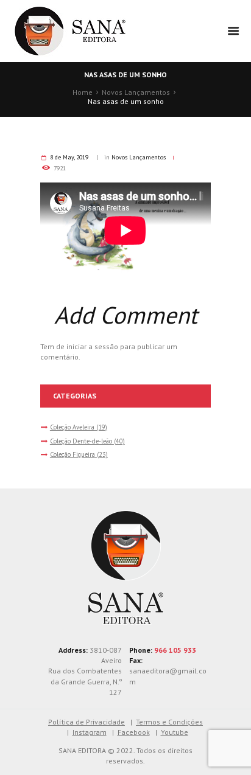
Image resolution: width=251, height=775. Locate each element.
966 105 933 (175, 650)
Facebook (134, 732)
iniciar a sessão (92, 346)
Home (82, 92)
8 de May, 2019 (69, 157)
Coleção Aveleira (72, 427)
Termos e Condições (169, 721)
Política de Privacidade (86, 721)
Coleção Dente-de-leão (81, 441)
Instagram (89, 732)
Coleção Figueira (72, 454)
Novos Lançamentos (136, 92)
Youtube (174, 732)
